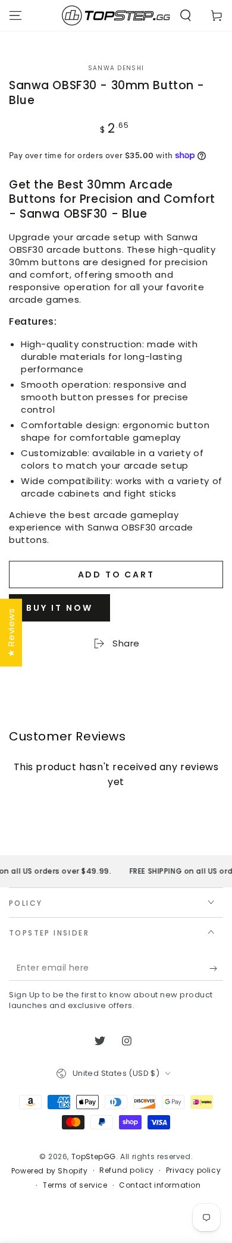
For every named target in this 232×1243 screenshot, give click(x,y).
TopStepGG (93, 1156)
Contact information (159, 1185)
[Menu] (15, 15)
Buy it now (59, 608)
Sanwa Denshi (116, 68)
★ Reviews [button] (11, 632)
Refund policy (126, 1170)
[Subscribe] (216, 969)
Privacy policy (193, 1170)
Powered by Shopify (49, 1171)
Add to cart (116, 574)
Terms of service (75, 1185)
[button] (185, 15)
